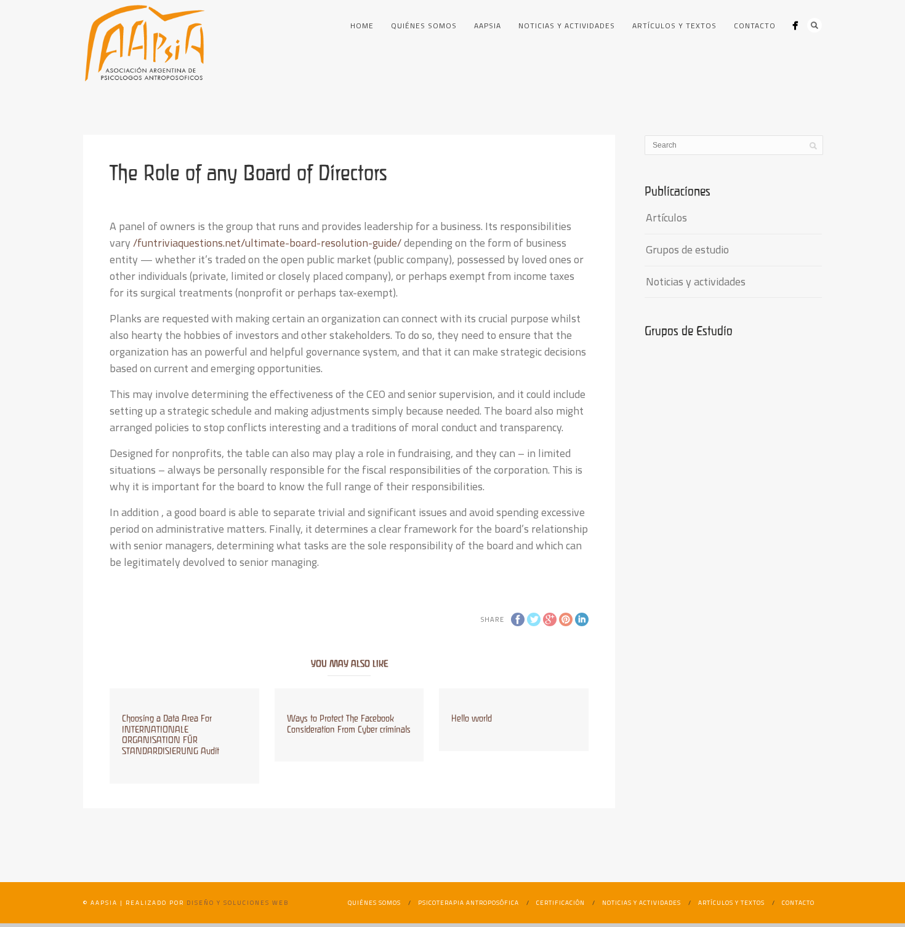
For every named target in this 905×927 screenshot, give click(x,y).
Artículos (666, 217)
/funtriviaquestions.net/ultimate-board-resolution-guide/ (267, 242)
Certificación (560, 902)
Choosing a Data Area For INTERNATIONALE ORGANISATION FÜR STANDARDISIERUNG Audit (170, 734)
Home (362, 25)
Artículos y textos (674, 25)
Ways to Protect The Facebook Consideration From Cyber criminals (349, 723)
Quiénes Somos (424, 25)
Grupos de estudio (687, 249)
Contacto (755, 25)
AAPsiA (487, 25)
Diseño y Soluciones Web (238, 902)
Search (814, 25)
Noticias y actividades (566, 25)
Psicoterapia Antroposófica (468, 902)
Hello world (471, 718)
